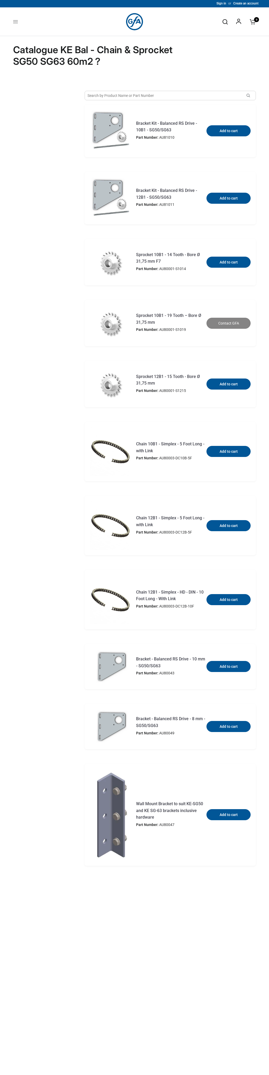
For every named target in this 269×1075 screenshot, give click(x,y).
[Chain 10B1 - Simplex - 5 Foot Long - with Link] (111, 451)
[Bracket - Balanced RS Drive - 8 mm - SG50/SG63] (111, 726)
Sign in (221, 3)
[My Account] (239, 21)
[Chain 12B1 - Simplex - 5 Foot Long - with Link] (111, 525)
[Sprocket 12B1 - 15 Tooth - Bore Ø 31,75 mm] (111, 384)
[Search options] (250, 95)
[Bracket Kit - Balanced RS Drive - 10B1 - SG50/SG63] (111, 131)
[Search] (225, 21)
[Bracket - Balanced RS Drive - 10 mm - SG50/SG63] (111, 666)
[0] (251, 21)
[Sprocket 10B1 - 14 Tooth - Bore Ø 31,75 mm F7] (111, 262)
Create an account (245, 3)
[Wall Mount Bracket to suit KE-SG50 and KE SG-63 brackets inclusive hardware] (111, 814)
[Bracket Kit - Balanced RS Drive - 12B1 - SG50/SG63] (111, 198)
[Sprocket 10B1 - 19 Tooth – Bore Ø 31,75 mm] (111, 323)
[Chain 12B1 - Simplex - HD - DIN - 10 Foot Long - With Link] (111, 599)
